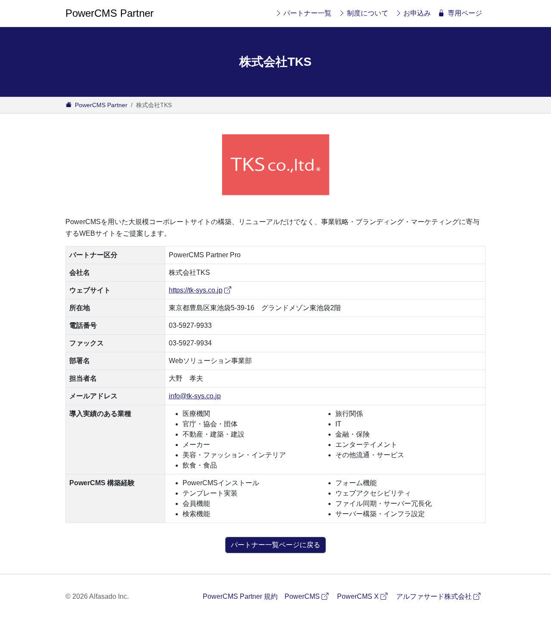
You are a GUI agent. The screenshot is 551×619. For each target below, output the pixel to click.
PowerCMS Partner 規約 (240, 596)
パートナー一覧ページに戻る (275, 544)
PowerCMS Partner (109, 13)
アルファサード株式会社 (441, 596)
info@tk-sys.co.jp (195, 396)
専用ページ (465, 13)
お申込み (417, 13)
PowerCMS (309, 596)
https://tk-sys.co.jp (201, 290)
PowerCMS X (365, 596)
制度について (367, 13)
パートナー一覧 (307, 13)
